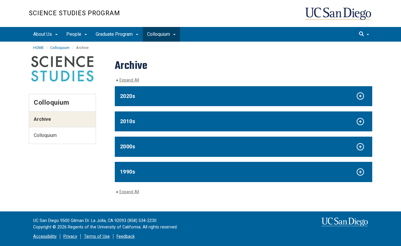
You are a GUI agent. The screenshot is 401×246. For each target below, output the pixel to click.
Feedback (126, 236)
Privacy (70, 236)
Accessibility (45, 236)
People (74, 34)
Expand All (129, 80)
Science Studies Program (74, 13)
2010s (127, 121)
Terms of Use (97, 236)
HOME (38, 47)
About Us (43, 34)
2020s (127, 96)
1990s (127, 172)
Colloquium (159, 34)
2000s (127, 146)
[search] (364, 34)
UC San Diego (338, 16)
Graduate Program (115, 34)
